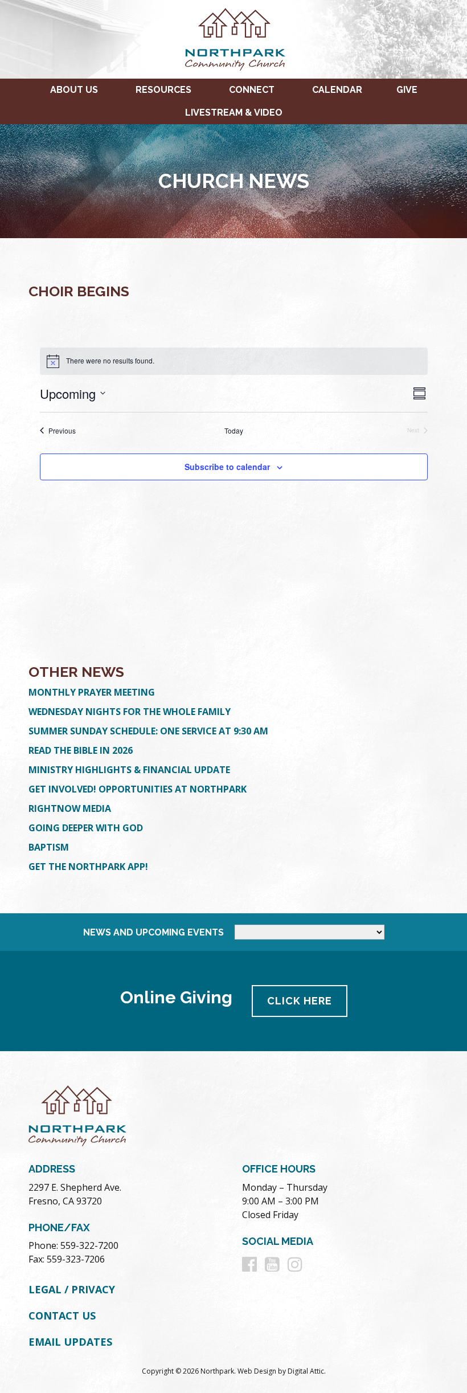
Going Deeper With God (85, 828)
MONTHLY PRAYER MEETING (91, 692)
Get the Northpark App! (88, 866)
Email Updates (70, 1342)
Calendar (337, 89)
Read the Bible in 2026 (80, 750)
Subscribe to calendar (227, 466)
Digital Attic (306, 1371)
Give (406, 89)
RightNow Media (69, 808)
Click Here (299, 1001)
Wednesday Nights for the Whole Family (129, 711)
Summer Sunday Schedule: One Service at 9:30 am (148, 731)
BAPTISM (48, 847)
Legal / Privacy (71, 1289)
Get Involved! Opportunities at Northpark (137, 789)
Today (233, 430)
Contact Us (62, 1315)
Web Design (256, 1371)
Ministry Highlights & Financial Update (129, 769)
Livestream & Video (233, 112)
